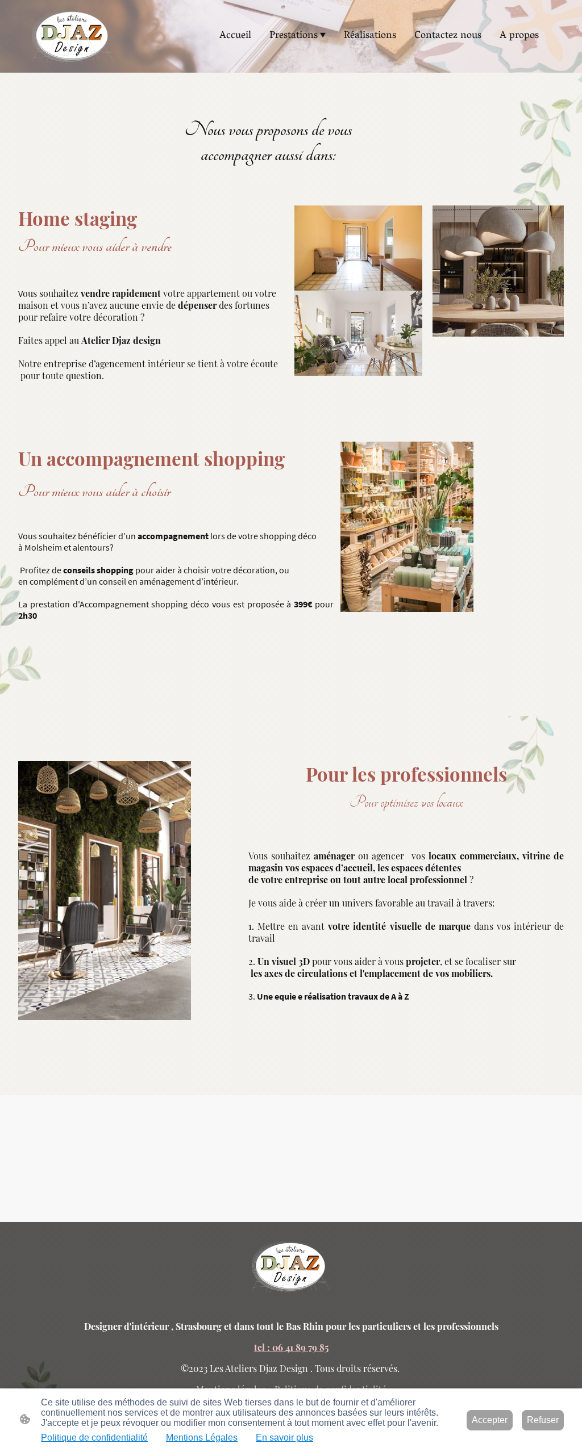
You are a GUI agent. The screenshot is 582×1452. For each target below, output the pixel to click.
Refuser (543, 1420)
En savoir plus (284, 1437)
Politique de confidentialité (94, 1437)
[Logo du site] (72, 36)
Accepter (490, 1420)
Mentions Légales (202, 1437)
